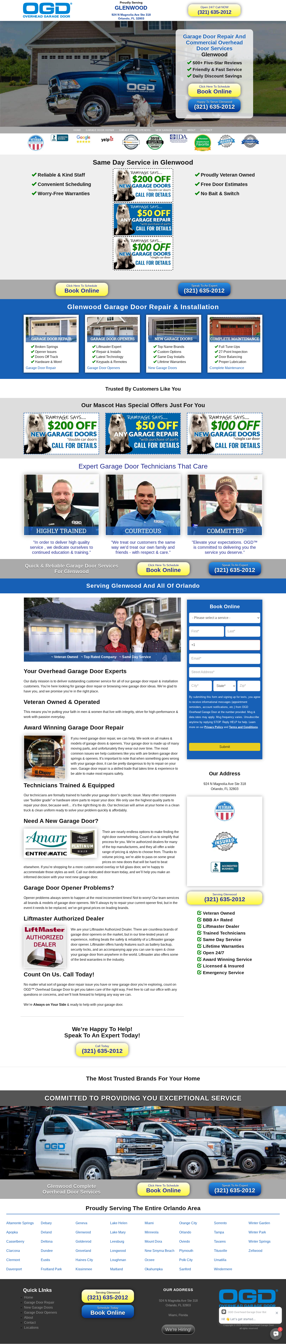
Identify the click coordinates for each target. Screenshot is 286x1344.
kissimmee (84, 1269)
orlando (185, 1232)
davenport (14, 1269)
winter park (257, 1232)
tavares (220, 1241)
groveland (83, 1250)
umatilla (220, 1260)
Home (77, 130)
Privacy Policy (213, 727)
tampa (219, 1232)
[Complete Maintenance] (235, 329)
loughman (118, 1260)
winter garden (259, 1223)
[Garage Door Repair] (51, 329)
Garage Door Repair (100, 130)
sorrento (220, 1223)
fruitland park (51, 1269)
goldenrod (83, 1241)
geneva (81, 1223)
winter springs (260, 1241)
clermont (13, 1260)
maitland (116, 1269)
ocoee (150, 1260)
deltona (47, 1241)
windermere (223, 1269)
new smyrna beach (159, 1250)
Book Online (214, 90)
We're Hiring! (178, 1329)
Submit (224, 747)
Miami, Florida (178, 1315)
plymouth (186, 1250)
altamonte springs (20, 1223)
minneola (151, 1232)
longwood (118, 1250)
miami (149, 1223)
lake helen (118, 1223)
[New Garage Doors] (173, 329)
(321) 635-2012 (214, 10)
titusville (220, 1250)
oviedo (184, 1241)
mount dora (153, 1241)
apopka (12, 1232)
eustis (45, 1260)
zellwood (255, 1250)
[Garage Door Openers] (112, 329)
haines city (84, 1260)
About (191, 130)
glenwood (83, 1232)
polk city (186, 1260)
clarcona (13, 1250)
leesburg (117, 1241)
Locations (31, 1327)
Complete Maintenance (227, 368)
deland (46, 1232)
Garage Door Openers (135, 130)
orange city (188, 1223)
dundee (47, 1250)
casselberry (15, 1241)
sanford (185, 1269)
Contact (207, 130)
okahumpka (154, 1269)
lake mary (118, 1232)
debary (46, 1223)
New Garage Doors (169, 130)
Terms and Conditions (243, 727)
